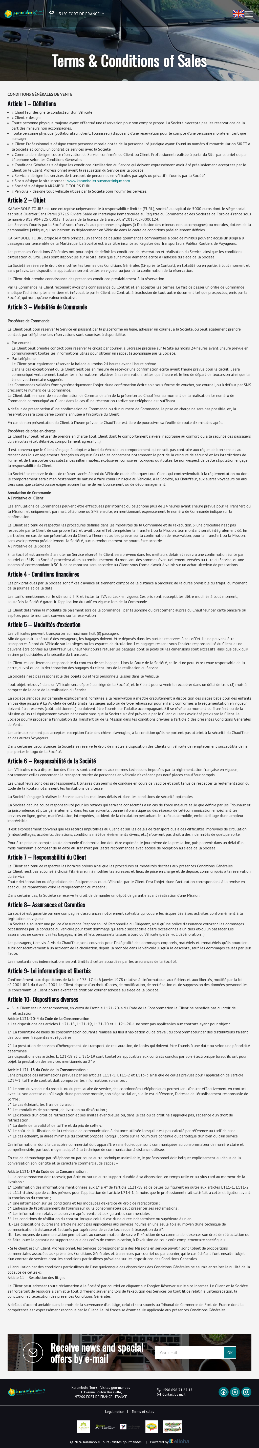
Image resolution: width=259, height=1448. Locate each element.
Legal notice (114, 1411)
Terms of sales (143, 1411)
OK (230, 1352)
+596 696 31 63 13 (177, 1390)
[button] (74, 13)
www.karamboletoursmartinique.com (98, 180)
